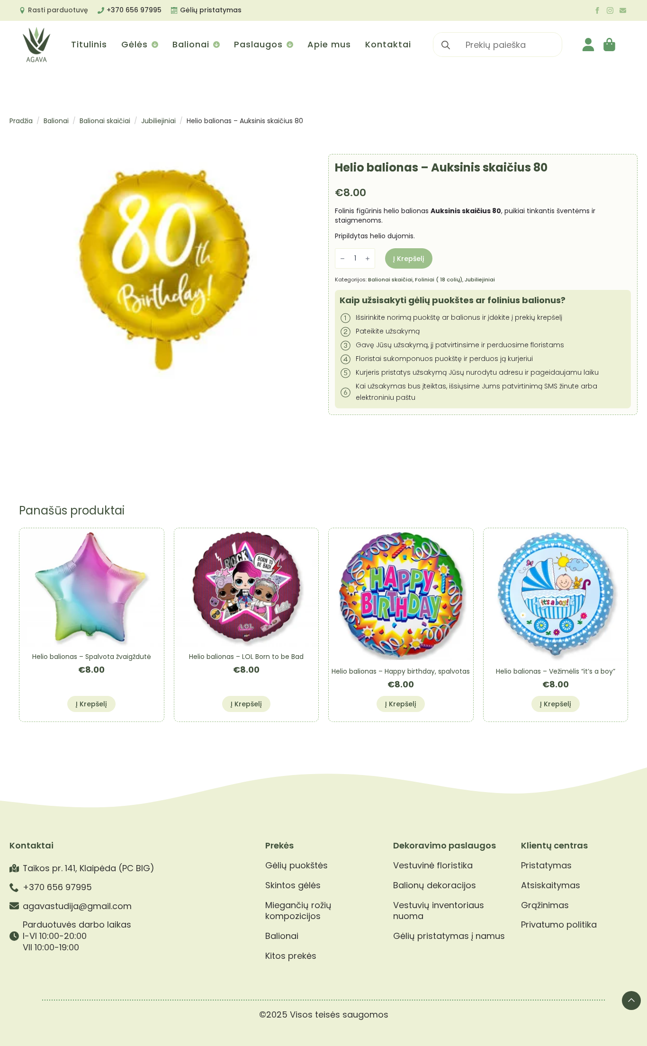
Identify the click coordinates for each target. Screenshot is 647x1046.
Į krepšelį (408, 258)
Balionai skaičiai (105, 121)
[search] (445, 45)
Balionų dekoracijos (434, 885)
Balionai (190, 44)
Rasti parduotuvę (58, 10)
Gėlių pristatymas (211, 10)
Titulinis (89, 44)
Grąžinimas (545, 905)
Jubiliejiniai (158, 121)
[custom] (623, 10)
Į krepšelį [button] (91, 704)
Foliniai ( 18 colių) (438, 279)
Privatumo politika (559, 924)
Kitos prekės (290, 956)
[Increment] (367, 259)
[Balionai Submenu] (215, 44)
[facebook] (597, 10)
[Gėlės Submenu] (154, 44)
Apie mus (329, 44)
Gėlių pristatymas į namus (449, 936)
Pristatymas (546, 865)
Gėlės (134, 44)
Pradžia (21, 121)
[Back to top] (631, 1000)
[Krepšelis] (610, 44)
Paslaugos (258, 44)
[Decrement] (342, 259)
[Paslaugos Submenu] (289, 44)
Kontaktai (388, 44)
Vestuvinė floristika (433, 865)
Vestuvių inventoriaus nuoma (438, 911)
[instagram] (610, 10)
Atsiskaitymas (550, 885)
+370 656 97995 (134, 10)
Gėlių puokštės (296, 865)
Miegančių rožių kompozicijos (298, 911)
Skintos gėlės (293, 885)
